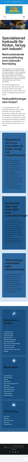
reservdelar (11, 75)
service (7, 73)
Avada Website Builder (19, 446)
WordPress (14, 449)
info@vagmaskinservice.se (17, 1)
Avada (5, 447)
